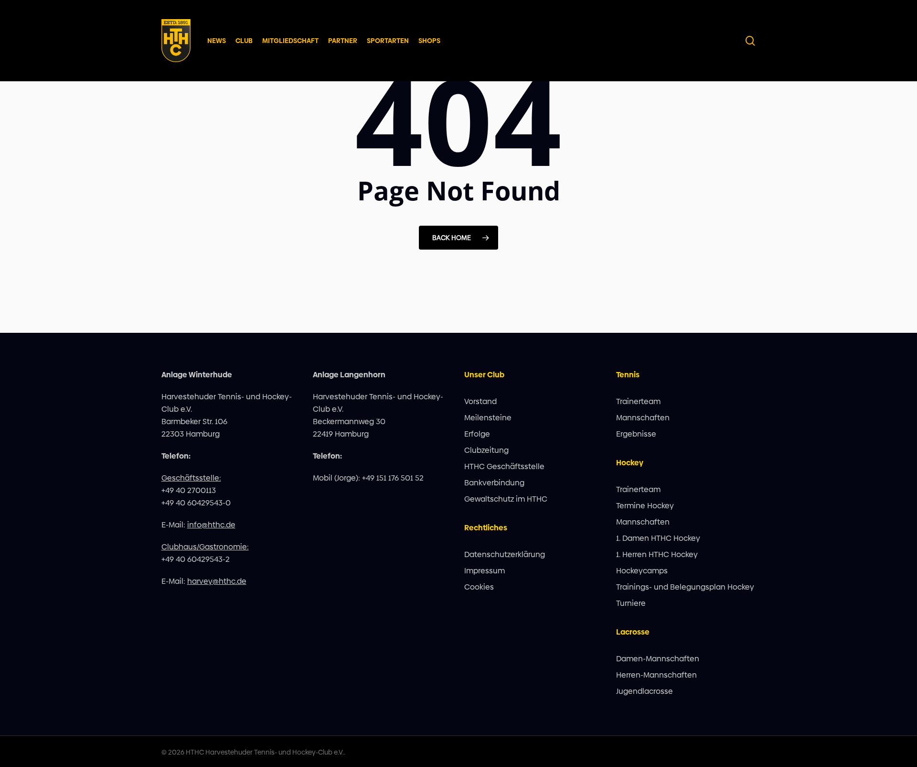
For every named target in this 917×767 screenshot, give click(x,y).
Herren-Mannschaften (656, 674)
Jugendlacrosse (644, 691)
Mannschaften (643, 417)
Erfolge (477, 433)
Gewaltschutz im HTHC (505, 498)
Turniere (631, 603)
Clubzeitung (486, 450)
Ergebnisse (636, 433)
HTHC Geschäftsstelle (504, 466)
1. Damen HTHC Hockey (658, 538)
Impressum (484, 570)
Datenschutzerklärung (504, 554)
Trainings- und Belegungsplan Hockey (685, 586)
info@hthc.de (211, 524)
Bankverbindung (494, 482)
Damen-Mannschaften (657, 658)
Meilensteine (488, 417)
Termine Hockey (645, 505)
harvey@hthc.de (216, 581)
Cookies (479, 586)
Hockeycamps (642, 570)
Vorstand (480, 401)
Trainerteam (638, 401)
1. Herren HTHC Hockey (657, 554)
